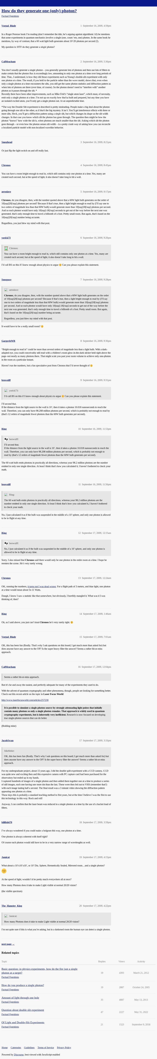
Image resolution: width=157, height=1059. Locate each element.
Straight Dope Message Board (16, 3)
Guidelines (29, 1047)
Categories (16, 1047)
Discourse (19, 1054)
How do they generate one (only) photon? (39, 10)
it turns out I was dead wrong (42, 586)
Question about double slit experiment (23, 1009)
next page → (8, 944)
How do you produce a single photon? (23, 985)
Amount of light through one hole (20, 997)
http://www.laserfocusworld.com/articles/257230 (25, 700)
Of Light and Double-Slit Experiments (23, 1022)
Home (5, 1047)
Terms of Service (46, 1047)
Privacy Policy (64, 1047)
